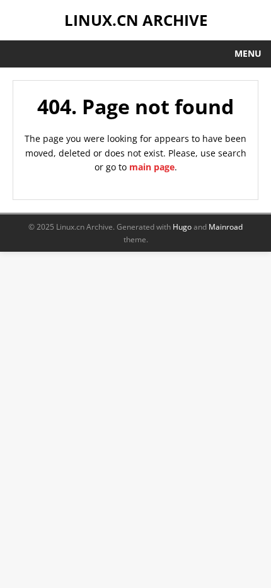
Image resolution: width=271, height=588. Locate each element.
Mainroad (226, 226)
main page (152, 167)
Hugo (182, 226)
